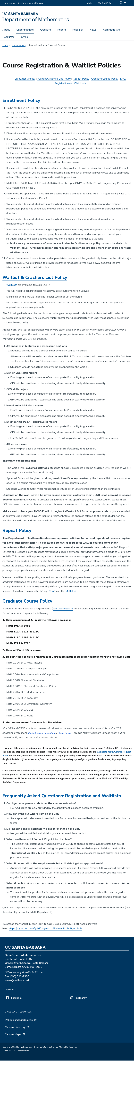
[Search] (123, 3)
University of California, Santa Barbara (24, 3)
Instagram (81, 998)
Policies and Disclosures (19, 1020)
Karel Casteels (66, 733)
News (93, 30)
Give (89, 3)
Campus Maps (13, 1034)
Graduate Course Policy (104, 79)
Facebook (16, 998)
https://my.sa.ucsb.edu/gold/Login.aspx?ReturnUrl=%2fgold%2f (45, 928)
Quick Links (104, 3)
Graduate (45, 30)
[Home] (35, 21)
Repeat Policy (81, 79)
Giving (24, 37)
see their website (63, 608)
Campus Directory (15, 1027)
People (61, 30)
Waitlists (11, 285)
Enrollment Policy (25, 79)
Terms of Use (8, 1050)
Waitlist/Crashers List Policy (54, 79)
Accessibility (23, 1050)
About (6, 30)
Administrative (111, 30)
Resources (8, 37)
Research (77, 30)
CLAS (52, 591)
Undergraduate (25, 30)
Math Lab (71, 591)
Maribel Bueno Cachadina (41, 733)
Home (5, 45)
